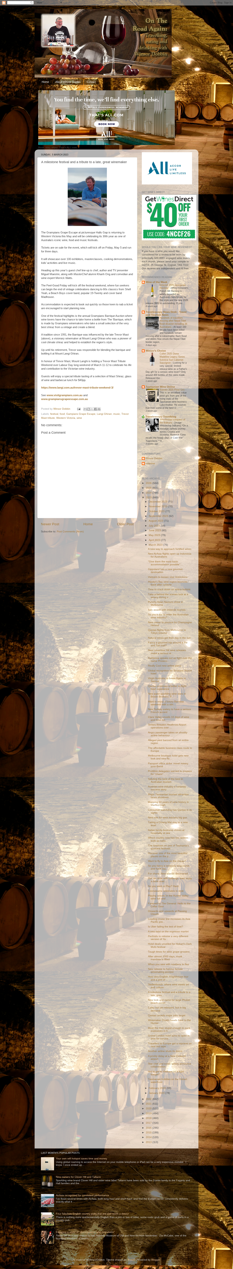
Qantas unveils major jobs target (166, 1015)
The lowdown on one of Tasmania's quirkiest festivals (168, 847)
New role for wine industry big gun (167, 817)
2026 (149, 483)
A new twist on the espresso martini (168, 931)
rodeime (150, 463)
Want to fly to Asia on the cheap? (167, 861)
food (62, 414)
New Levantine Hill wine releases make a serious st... (167, 652)
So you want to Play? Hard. (163, 886)
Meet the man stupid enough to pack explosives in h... (169, 1029)
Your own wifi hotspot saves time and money (81, 1158)
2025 (149, 487)
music (116, 414)
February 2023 (158, 1088)
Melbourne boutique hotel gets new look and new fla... (168, 757)
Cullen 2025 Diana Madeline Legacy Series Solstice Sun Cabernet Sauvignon (172, 358)
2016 (149, 1127)
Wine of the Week (156, 282)
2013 (149, 1142)
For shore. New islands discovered (168, 873)
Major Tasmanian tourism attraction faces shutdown (168, 796)
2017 (149, 1123)
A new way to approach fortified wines (169, 549)
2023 (149, 497)
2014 (149, 1137)
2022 (149, 1099)
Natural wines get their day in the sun (169, 638)
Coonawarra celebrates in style (166, 891)
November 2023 (158, 506)
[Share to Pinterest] (99, 409)
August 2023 (156, 520)
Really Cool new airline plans (164, 665)
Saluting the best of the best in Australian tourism (165, 780)
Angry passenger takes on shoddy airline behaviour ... (167, 734)
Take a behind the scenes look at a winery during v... (168, 596)
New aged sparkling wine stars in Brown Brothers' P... (167, 695)
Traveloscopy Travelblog (161, 416)
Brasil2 (131, 1259)
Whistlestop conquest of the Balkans (172, 421)
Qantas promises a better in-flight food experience (167, 687)
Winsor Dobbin (153, 458)
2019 (149, 1113)
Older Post (125, 524)
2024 (149, 492)
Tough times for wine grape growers (168, 951)
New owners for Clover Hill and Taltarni (78, 1177)
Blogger (155, 1259)
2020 (149, 1108)
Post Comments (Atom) (70, 531)
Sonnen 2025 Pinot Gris (172, 389)
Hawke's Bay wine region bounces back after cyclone (167, 583)
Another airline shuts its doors (165, 1051)
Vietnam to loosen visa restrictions (167, 577)
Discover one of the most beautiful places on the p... (167, 855)
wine (79, 418)
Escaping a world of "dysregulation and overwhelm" (85, 1232)
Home (45, 81)
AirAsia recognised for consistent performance (82, 1195)
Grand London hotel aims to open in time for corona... (168, 1037)
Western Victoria (65, 418)
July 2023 (155, 525)
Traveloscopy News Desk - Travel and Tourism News (166, 313)
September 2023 (159, 516)
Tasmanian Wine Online (160, 386)
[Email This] (85, 409)
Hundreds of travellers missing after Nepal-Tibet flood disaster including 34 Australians (173, 322)
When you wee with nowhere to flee (168, 964)
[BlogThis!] (88, 409)
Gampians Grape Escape (80, 414)
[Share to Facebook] (95, 409)
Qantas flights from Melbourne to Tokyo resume (167, 631)
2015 (149, 1132)
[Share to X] (92, 409)
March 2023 (156, 544)
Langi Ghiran (104, 414)
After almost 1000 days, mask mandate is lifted (165, 958)
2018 (149, 1118)
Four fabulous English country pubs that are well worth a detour (92, 1213)
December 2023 (158, 501)
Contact (91, 81)
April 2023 (155, 540)
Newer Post (50, 524)
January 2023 (157, 1093)
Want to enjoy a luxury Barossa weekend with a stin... (166, 703)
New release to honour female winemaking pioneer (165, 970)
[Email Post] (78, 408)
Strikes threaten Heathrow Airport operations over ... (167, 726)
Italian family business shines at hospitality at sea (166, 831)
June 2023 (155, 530)
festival (54, 414)
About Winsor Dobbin (67, 81)
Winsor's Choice (156, 350)
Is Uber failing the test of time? (165, 926)
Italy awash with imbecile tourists (166, 609)
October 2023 (157, 511)
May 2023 (155, 535)
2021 (149, 1103)
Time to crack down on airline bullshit (169, 589)
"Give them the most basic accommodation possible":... (165, 563)
